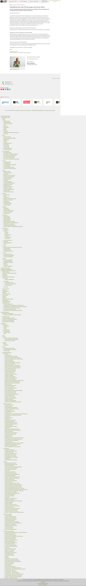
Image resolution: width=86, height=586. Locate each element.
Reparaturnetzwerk (9, 435)
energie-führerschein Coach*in (11, 453)
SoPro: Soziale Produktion (10, 566)
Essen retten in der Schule (10, 469)
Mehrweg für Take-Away (10, 550)
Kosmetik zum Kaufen (8, 211)
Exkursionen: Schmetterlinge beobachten (13, 466)
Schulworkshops (6, 316)
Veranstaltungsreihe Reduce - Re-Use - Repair (14, 442)
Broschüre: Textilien (9, 360)
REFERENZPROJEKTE (7, 352)
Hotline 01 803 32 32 (9, 404)
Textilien (4, 245)
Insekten (5, 230)
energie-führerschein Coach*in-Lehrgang (12, 307)
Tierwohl (4, 252)
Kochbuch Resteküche (9, 372)
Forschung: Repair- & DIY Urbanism (12, 521)
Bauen (4, 135)
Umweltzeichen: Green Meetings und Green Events (15, 568)
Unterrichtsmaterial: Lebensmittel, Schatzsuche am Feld (16, 489)
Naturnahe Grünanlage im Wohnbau (12, 428)
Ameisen (7, 232)
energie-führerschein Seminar (10, 309)
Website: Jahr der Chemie (10, 396)
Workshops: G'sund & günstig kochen (12, 508)
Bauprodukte (6, 139)
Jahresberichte (7, 331)
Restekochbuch (8, 565)
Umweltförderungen (7, 301)
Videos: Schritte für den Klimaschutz (11, 222)
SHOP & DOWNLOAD (5, 268)
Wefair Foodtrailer (8, 503)
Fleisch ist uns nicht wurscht (9, 175)
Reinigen (5, 263)
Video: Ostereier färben (9, 395)
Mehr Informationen (43, 584)
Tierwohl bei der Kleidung (9, 255)
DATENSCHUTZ (28, 110)
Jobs (47, 110)
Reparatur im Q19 (8, 436)
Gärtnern (4, 193)
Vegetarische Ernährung (8, 191)
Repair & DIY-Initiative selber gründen (11, 132)
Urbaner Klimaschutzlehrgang (11, 459)
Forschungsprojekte (8, 514)
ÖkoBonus (7, 557)
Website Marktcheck (9, 399)
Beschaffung (5, 275)
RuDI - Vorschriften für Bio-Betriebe (12, 560)
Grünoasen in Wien (9, 417)
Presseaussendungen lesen (9, 348)
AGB (45, 110)
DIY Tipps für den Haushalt (9, 157)
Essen (4, 170)
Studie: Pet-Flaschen (9, 526)
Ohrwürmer (7, 238)
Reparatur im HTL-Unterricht (11, 473)
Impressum (23, 110)
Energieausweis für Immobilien (10, 164)
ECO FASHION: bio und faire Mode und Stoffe (13, 247)
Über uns (55, 1)
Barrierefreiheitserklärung (37, 110)
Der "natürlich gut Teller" (10, 543)
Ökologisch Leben (13, 1)
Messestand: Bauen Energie (10, 385)
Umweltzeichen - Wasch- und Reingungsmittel (14, 573)
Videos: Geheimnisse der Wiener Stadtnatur (12, 314)
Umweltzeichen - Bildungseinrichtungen (13, 567)
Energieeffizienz (6, 291)
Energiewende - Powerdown (10, 544)
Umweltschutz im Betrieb (9, 531)
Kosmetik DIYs (7, 209)
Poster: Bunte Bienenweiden (10, 387)
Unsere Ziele (6, 326)
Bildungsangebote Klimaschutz (11, 464)
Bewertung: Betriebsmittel (10, 538)
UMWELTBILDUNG (5, 312)
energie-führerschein (9, 452)
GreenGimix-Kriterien (9, 282)
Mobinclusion (7, 427)
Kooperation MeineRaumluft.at (11, 423)
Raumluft (4, 296)
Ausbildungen (6, 448)
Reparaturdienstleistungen (8, 298)
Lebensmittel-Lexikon (8, 184)
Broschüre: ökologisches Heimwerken (12, 357)
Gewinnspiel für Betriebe (10, 340)
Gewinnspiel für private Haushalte (12, 339)
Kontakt (53, 110)
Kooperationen (7, 329)
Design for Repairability (9, 465)
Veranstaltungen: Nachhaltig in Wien (12, 493)
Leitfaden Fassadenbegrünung (11, 377)
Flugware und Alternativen (9, 176)
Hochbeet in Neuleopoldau (10, 420)
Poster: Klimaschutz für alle (10, 392)
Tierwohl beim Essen (8, 254)
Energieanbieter (7, 165)
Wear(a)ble (7, 497)
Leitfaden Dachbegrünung (10, 376)
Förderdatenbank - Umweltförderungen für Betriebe (20, 52)
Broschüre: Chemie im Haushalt (11, 356)
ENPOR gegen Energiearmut (10, 519)
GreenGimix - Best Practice (10, 283)
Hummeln (7, 235)
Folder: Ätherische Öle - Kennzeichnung (13, 366)
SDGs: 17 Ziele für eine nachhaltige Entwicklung (13, 226)
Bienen (6, 233)
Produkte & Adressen (34, 1)
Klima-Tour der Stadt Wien (10, 471)
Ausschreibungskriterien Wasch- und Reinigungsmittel (16, 532)
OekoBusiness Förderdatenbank (18, 4)
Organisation (5, 324)
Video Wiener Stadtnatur (10, 494)
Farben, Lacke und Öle (8, 259)
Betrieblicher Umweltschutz (44, 1)
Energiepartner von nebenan (10, 456)
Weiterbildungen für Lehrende (9, 317)
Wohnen (4, 258)
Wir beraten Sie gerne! (5, 116)
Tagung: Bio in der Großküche (11, 480)
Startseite (18, 110)
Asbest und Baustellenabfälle (9, 138)
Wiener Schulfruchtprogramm (11, 504)
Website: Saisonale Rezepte (10, 400)
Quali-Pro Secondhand (9, 562)
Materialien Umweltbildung (8, 313)
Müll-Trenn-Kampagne (9, 551)
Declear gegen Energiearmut (10, 517)
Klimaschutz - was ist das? (9, 223)
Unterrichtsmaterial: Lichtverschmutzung (13, 484)
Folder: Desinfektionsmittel (10, 368)
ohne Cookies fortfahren (43, 583)
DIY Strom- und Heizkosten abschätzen (11, 158)
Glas (5, 124)
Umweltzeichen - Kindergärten (11, 571)
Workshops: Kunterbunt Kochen (11, 509)
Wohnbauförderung (8, 149)
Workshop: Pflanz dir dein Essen (11, 510)
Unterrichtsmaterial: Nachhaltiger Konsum (13, 486)
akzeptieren (43, 582)
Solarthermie (6, 146)
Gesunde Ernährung (8, 177)
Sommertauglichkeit (8, 148)
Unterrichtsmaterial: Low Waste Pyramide (13, 485)
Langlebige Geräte (8, 425)
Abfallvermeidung (7, 122)
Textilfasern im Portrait (8, 250)
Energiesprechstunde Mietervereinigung (13, 415)
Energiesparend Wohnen (10, 520)
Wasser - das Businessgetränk (11, 577)
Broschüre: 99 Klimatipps (10, 363)
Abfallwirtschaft (6, 271)
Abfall (4, 119)
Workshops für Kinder (9, 507)
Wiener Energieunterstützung (11, 445)
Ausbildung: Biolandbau (9, 449)
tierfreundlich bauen (8, 242)
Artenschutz (6, 229)
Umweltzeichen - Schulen (10, 570)
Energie (4, 160)
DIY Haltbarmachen (7, 152)
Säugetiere (6, 241)
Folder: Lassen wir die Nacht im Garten (12, 367)
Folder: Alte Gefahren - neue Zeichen (12, 365)
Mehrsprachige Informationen (8, 321)
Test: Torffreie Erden (9, 527)
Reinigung (5, 297)
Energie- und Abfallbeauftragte (11, 546)
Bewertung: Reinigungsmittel (11, 542)
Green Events (5, 295)
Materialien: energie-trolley (10, 454)
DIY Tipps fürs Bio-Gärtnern (9, 156)
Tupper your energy (9, 441)
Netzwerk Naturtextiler (9, 555)
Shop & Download (23, 1)
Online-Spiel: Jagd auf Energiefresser (12, 474)
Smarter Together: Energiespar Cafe (12, 476)
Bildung (5, 461)
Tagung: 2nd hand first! (9, 479)
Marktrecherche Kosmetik (10, 379)
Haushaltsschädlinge (8, 261)
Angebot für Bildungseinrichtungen (9, 273)
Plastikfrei (6, 131)
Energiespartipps (7, 162)
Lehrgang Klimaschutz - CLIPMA (11, 457)
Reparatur (6, 133)
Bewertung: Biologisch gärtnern (11, 539)
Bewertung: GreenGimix (10, 541)
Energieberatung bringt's (10, 411)
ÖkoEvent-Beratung (9, 431)
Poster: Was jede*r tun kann (10, 391)
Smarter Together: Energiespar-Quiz (12, 478)
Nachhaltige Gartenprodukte (10, 552)
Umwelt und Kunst (8, 481)
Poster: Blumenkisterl (9, 389)
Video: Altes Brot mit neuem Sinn (11, 394)
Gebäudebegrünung (8, 143)
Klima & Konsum (7, 217)
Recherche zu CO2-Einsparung (11, 525)
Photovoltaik (6, 145)
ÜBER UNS (3, 323)
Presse (50, 110)
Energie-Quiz (7, 416)
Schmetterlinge (8, 237)
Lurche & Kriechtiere (8, 240)
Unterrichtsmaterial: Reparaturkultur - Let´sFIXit (14, 488)
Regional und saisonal (8, 186)
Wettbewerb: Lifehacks (9, 499)
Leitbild (5, 327)
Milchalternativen (7, 185)
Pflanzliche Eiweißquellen (9, 189)
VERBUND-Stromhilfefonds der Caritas (13, 444)
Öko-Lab (6, 556)
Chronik (4, 336)
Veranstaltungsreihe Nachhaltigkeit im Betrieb (13, 310)
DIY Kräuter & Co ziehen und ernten (11, 153)
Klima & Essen (7, 216)
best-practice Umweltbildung (8, 320)
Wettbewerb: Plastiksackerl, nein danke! (13, 401)
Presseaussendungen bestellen (10, 349)
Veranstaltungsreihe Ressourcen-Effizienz (13, 575)
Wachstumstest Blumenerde (11, 529)
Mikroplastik (6, 127)
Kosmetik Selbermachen (9, 210)
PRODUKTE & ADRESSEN (6, 269)
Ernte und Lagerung (8, 172)
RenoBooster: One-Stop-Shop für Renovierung (14, 437)
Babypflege (6, 208)
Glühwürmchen (8, 234)
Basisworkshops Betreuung (10, 534)
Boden (5, 196)
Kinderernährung (7, 179)
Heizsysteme (6, 144)
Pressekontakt (7, 350)
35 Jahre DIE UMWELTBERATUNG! (11, 338)
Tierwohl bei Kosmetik (8, 256)
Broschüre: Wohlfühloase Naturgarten (12, 362)
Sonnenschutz (7, 213)
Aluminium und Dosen (8, 123)
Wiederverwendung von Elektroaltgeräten (13, 576)
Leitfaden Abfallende (9, 375)
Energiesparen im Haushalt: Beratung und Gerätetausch (16, 413)
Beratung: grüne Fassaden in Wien (12, 408)
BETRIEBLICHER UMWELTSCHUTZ (8, 270)
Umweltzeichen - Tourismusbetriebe (12, 572)
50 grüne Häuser (8, 515)
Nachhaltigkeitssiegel (9, 553)
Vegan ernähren (7, 190)
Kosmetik (4, 206)
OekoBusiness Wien (14, 51)
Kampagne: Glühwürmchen (10, 370)
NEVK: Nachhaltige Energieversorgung (12, 430)
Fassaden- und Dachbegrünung (10, 198)
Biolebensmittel (7, 171)
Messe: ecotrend (8, 384)
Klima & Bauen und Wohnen (9, 221)
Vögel (5, 244)
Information (6, 353)
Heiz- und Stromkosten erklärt (10, 168)
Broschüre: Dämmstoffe (10, 361)
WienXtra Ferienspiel (9, 502)
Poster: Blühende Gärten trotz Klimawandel (13, 390)
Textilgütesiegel (7, 248)
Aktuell (4, 118)
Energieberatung (7, 163)
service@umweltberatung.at (32, 58)
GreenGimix (6, 281)
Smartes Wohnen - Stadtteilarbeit (11, 440)
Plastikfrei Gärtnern (8, 203)
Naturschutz (5, 228)
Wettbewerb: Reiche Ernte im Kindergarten (13, 500)
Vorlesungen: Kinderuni (9, 495)
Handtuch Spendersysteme (10, 548)
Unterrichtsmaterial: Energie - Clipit (12, 483)
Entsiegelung (6, 197)
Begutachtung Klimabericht (10, 516)
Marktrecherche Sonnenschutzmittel (12, 382)
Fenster (5, 141)
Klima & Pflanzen (7, 220)
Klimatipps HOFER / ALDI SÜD (11, 422)
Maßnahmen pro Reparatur (10, 524)
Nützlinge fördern (7, 202)
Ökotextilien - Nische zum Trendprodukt (13, 561)
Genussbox (7, 547)
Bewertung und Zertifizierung (8, 276)
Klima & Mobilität (7, 218)
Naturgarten (6, 201)
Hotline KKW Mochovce (9, 421)
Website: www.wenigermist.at (11, 498)
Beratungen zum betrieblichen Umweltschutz (14, 536)
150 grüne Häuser (8, 406)
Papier (5, 128)
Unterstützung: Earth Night (10, 433)
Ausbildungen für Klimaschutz (10, 225)
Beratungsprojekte (7, 403)
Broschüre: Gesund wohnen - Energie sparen (14, 358)
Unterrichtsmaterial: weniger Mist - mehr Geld (14, 490)
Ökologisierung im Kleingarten (11, 432)
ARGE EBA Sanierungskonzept (11, 407)
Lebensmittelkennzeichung (9, 182)
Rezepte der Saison (8, 187)
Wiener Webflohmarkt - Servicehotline (12, 446)
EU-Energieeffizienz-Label (9, 167)
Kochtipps (6, 180)
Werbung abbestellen (8, 266)
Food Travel (7, 470)
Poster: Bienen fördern (9, 386)
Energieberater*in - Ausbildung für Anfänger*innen (14, 305)
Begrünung (5, 274)
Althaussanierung (7, 136)
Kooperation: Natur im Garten (11, 373)
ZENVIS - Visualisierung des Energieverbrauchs (14, 512)
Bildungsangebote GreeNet (10, 462)
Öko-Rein (6, 278)
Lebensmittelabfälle (8, 181)
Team (4, 335)
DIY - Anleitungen (6, 151)
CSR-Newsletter (6, 288)
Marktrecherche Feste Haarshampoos (12, 381)
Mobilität (4, 292)
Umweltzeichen (6, 300)
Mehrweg (6, 126)
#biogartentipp (7, 194)
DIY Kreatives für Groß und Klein (10, 155)
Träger (5, 328)
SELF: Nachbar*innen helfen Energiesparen (13, 439)
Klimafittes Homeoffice (8, 262)
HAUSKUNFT (7, 418)
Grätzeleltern (7, 458)
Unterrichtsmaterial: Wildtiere (11, 491)
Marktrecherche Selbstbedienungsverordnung (14, 380)
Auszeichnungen (7, 332)
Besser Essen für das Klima (10, 537)
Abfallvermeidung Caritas (10, 533)
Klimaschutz (5, 215)
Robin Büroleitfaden (9, 563)
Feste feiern (6, 174)
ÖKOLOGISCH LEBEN (5, 117)
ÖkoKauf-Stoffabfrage (9, 279)
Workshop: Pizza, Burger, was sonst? (12, 505)
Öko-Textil (6, 286)
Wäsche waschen (7, 249)
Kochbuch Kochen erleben (10, 371)
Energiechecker (8, 412)
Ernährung (5, 290)
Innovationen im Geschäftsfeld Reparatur (13, 522)
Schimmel (6, 264)
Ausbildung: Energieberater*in (11, 450)
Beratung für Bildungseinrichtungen (10, 319)
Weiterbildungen (6, 302)
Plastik (5, 129)
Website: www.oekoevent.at (10, 397)
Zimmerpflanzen (7, 204)
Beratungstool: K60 (9, 409)
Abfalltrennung (7, 121)
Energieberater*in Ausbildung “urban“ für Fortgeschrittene (15, 306)
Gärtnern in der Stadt (8, 199)
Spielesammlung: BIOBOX (10, 475)
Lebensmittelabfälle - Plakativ (11, 426)
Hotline (5, 343)
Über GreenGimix (8, 285)
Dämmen (5, 140)
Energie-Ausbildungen (8, 303)
